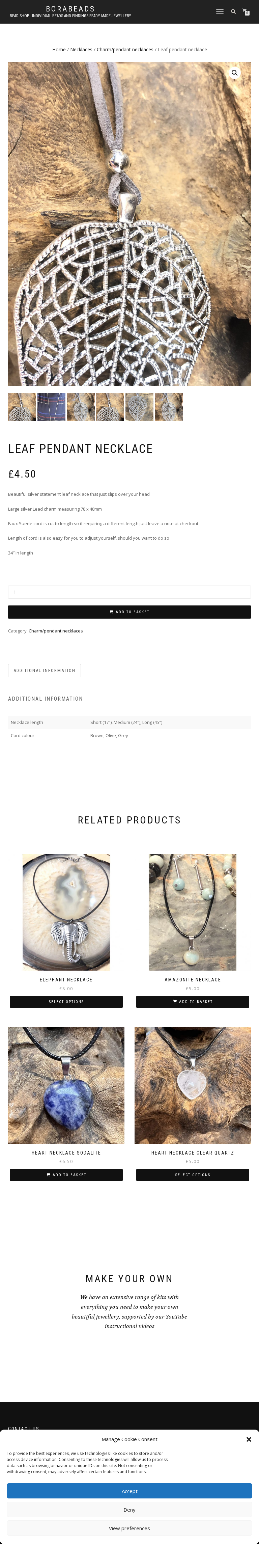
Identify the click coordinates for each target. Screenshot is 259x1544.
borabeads (70, 9)
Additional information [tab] (44, 670)
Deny (129, 1509)
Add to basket (132, 612)
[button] (249, 1439)
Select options (66, 1002)
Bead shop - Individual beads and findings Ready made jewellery (70, 15)
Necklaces (81, 49)
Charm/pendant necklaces (125, 49)
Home (59, 49)
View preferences (129, 1528)
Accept (130, 1491)
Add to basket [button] (196, 1002)
